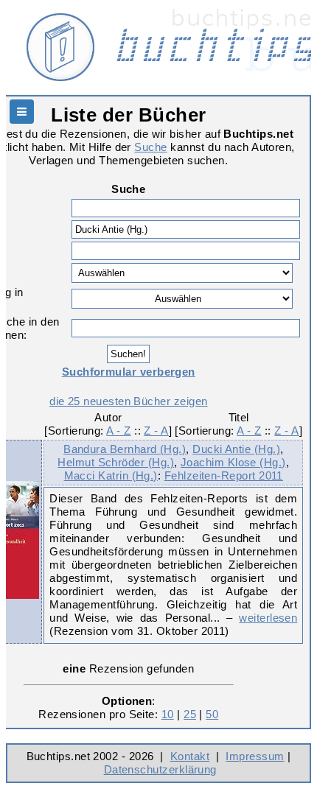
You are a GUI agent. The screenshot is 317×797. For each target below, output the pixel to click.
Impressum (255, 756)
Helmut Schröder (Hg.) (116, 462)
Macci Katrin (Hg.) (111, 475)
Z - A (156, 430)
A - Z (118, 430)
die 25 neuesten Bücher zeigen (128, 401)
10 (167, 714)
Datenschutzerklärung (160, 769)
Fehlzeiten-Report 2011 (223, 475)
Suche (150, 147)
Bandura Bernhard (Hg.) (124, 449)
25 (190, 714)
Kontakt (189, 756)
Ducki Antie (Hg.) (236, 449)
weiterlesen (268, 617)
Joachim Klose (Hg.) (233, 462)
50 (212, 714)
